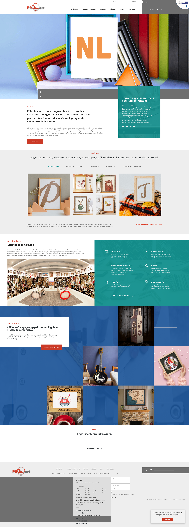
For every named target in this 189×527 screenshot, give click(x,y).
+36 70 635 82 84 (81, 521)
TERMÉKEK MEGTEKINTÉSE (51, 347)
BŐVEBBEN (35, 142)
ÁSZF (116, 473)
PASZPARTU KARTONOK (74, 167)
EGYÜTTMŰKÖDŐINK (58, 473)
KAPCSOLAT (110, 469)
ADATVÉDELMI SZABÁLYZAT (102, 473)
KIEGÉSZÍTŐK (110, 167)
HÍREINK (93, 469)
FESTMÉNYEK (94, 167)
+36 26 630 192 (132, 2)
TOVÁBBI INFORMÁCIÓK (120, 296)
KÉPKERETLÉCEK (53, 167)
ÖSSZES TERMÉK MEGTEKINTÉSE (146, 224)
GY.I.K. (102, 469)
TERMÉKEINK (59, 469)
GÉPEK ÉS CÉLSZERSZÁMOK (132, 167)
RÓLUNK (85, 469)
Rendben (168, 519)
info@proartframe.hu (118, 2)
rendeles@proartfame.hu (85, 513)
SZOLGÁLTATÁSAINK (73, 469)
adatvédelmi (123, 494)
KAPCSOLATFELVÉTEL (129, 126)
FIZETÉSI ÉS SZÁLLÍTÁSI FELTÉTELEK (80, 473)
